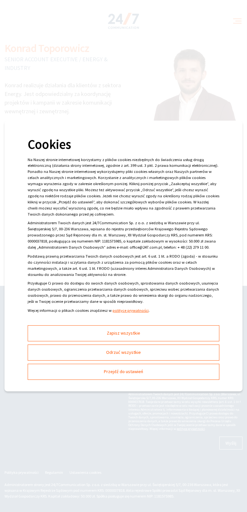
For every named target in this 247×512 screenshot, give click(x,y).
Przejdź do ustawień (123, 371)
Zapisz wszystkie (123, 333)
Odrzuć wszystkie (123, 352)
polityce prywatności (131, 310)
